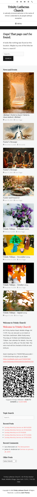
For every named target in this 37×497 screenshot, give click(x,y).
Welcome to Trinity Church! (17, 326)
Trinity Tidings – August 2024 (15, 312)
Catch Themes (25, 493)
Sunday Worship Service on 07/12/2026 (18, 435)
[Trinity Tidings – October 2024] (18, 273)
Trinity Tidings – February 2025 (16, 229)
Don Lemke (22, 145)
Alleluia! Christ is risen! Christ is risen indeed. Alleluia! (16, 116)
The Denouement (23, 447)
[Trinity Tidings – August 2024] (18, 301)
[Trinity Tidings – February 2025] (18, 215)
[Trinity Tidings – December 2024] (18, 245)
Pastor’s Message (10, 142)
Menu (19, 24)
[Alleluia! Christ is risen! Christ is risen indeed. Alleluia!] (18, 93)
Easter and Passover (11, 197)
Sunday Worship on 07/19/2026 (15, 432)
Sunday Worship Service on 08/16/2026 (18, 427)
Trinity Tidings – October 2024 (15, 285)
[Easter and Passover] (18, 186)
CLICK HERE (23, 402)
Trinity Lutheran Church (18, 8)
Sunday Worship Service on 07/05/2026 (18, 437)
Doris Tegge (18, 120)
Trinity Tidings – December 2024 (16, 257)
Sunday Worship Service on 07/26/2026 (18, 430)
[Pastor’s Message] (18, 131)
